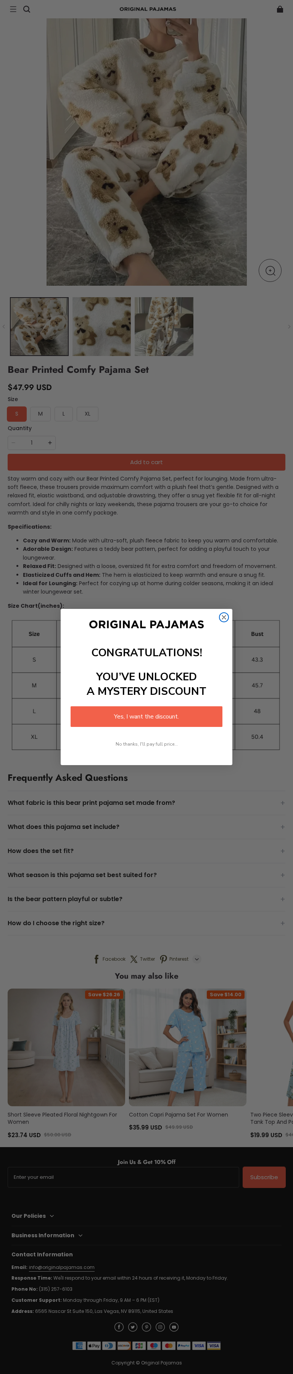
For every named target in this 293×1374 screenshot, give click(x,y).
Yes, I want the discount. (146, 716)
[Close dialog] (224, 617)
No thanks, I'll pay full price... (147, 744)
